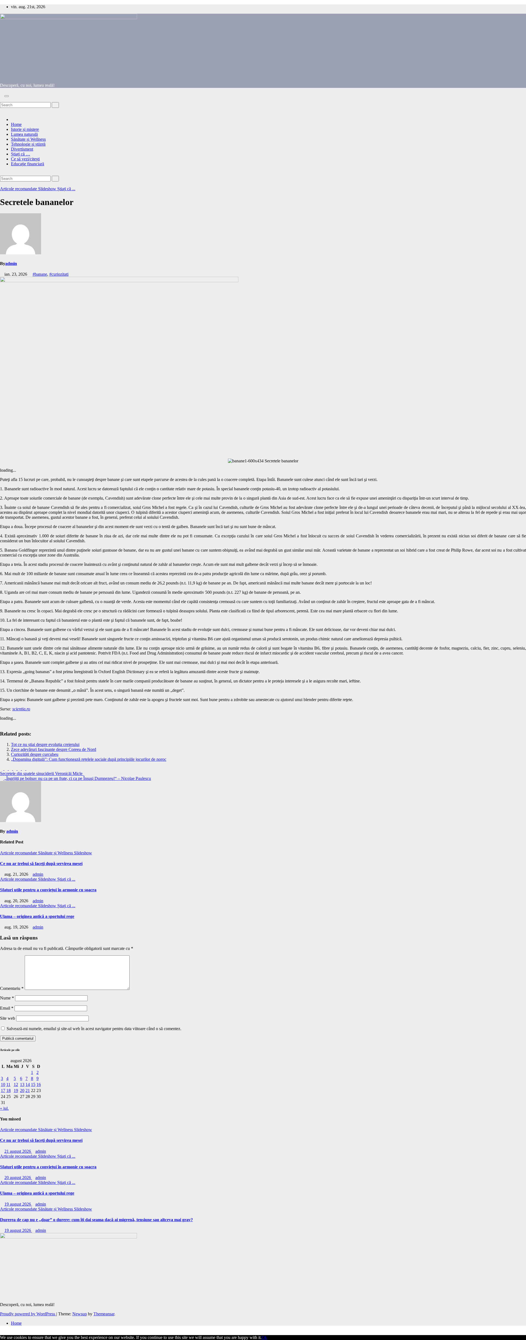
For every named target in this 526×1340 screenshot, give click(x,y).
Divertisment (22, 149)
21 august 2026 (18, 1151)
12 (16, 1084)
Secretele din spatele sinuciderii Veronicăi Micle (42, 773)
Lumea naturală (24, 134)
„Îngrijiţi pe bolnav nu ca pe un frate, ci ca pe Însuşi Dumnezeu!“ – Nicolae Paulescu (77, 778)
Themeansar (103, 1314)
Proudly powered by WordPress (28, 1314)
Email (6, 1008)
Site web (7, 1018)
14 (27, 1084)
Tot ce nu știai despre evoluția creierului (45, 744)
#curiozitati (58, 274)
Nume (7, 998)
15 (33, 1084)
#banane (40, 274)
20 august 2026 (18, 1177)
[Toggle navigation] (6, 96)
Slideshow (47, 188)
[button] (1, 99)
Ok (264, 1337)
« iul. (4, 1108)
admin (11, 263)
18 (8, 1090)
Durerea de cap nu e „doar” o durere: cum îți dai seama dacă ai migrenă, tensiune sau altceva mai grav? (96, 1219)
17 (3, 1090)
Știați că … (20, 154)
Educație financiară (27, 164)
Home (16, 124)
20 (22, 1090)
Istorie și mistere (25, 129)
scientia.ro (21, 709)
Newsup (79, 1314)
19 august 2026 (18, 1204)
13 (22, 1084)
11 (8, 1084)
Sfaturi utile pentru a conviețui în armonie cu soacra (48, 889)
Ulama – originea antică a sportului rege (37, 916)
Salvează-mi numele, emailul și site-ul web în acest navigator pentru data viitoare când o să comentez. (94, 1028)
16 (38, 1084)
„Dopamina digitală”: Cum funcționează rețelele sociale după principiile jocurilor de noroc (88, 759)
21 (27, 1090)
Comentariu (12, 988)
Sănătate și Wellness (28, 139)
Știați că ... (66, 188)
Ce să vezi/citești (25, 159)
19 (16, 1090)
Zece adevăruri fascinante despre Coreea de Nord (53, 749)
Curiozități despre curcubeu (34, 754)
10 (3, 1084)
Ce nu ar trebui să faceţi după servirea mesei (41, 863)
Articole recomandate (19, 188)
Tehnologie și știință (28, 144)
